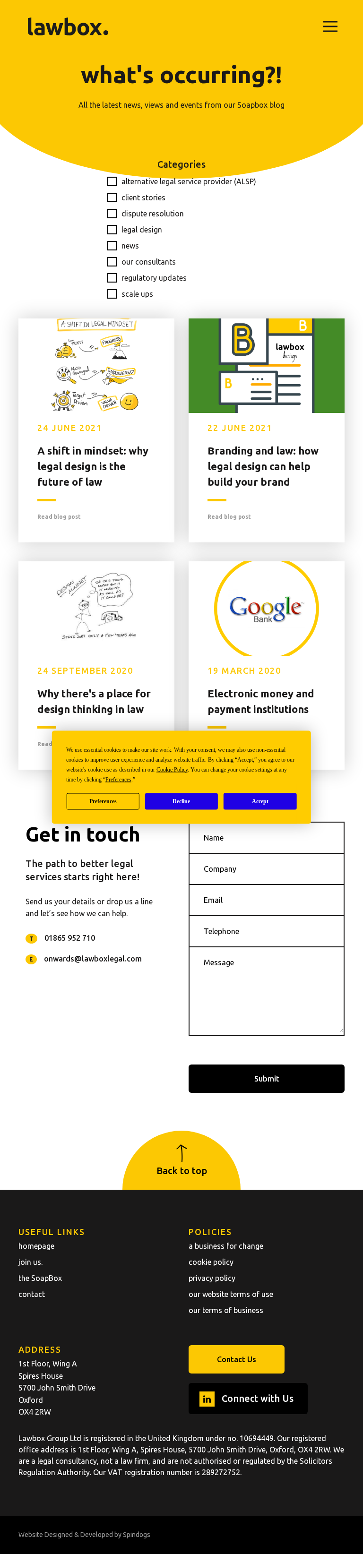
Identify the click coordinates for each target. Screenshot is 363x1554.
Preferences (103, 801)
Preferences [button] (118, 779)
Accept (260, 801)
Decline (181, 801)
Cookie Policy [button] (172, 769)
